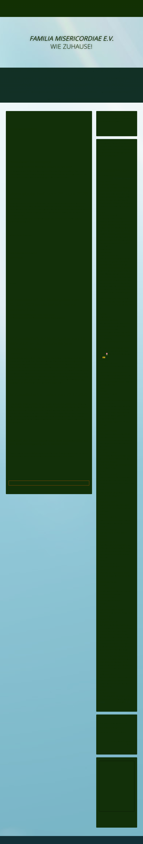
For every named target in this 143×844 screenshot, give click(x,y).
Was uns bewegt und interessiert (39, 85)
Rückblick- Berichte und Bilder (52, 92)
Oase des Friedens (22, 78)
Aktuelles (33, 71)
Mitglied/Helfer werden (117, 92)
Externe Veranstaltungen (83, 99)
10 (129, 702)
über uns (81, 71)
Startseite (14, 71)
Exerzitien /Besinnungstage (82, 85)
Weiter (102, 702)
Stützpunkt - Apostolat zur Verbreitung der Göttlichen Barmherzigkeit (85, 78)
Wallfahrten (18, 92)
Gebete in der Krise (58, 71)
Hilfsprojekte (114, 85)
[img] (32, 8)
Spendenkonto (87, 92)
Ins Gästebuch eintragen (123, 178)
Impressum (53, 99)
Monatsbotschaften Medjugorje (112, 71)
